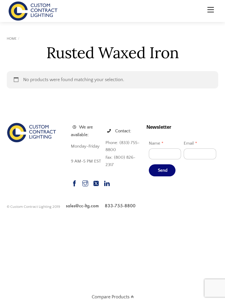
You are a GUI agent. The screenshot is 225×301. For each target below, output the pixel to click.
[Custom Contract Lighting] (33, 10)
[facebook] (74, 182)
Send (163, 170)
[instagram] (85, 182)
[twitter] (96, 182)
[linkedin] (107, 182)
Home (11, 39)
